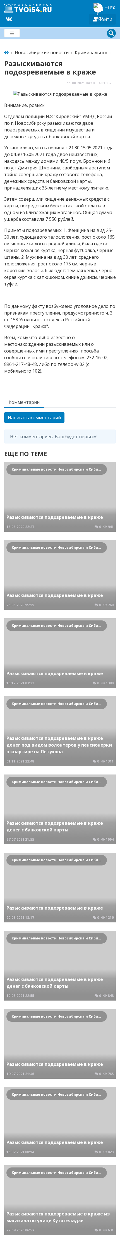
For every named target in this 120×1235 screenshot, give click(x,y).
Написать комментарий (34, 417)
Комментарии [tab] (24, 402)
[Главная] (6, 52)
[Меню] (12, 33)
